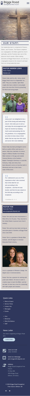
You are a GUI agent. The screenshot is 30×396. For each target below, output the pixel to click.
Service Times (9, 304)
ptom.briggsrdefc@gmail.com (11, 211)
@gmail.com (6, 73)
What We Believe (10, 321)
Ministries (7, 319)
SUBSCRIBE (9, 339)
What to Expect (9, 301)
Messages (8, 309)
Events (7, 311)
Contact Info (8, 306)
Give (6, 316)
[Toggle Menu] (28, 3)
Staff (6, 323)
